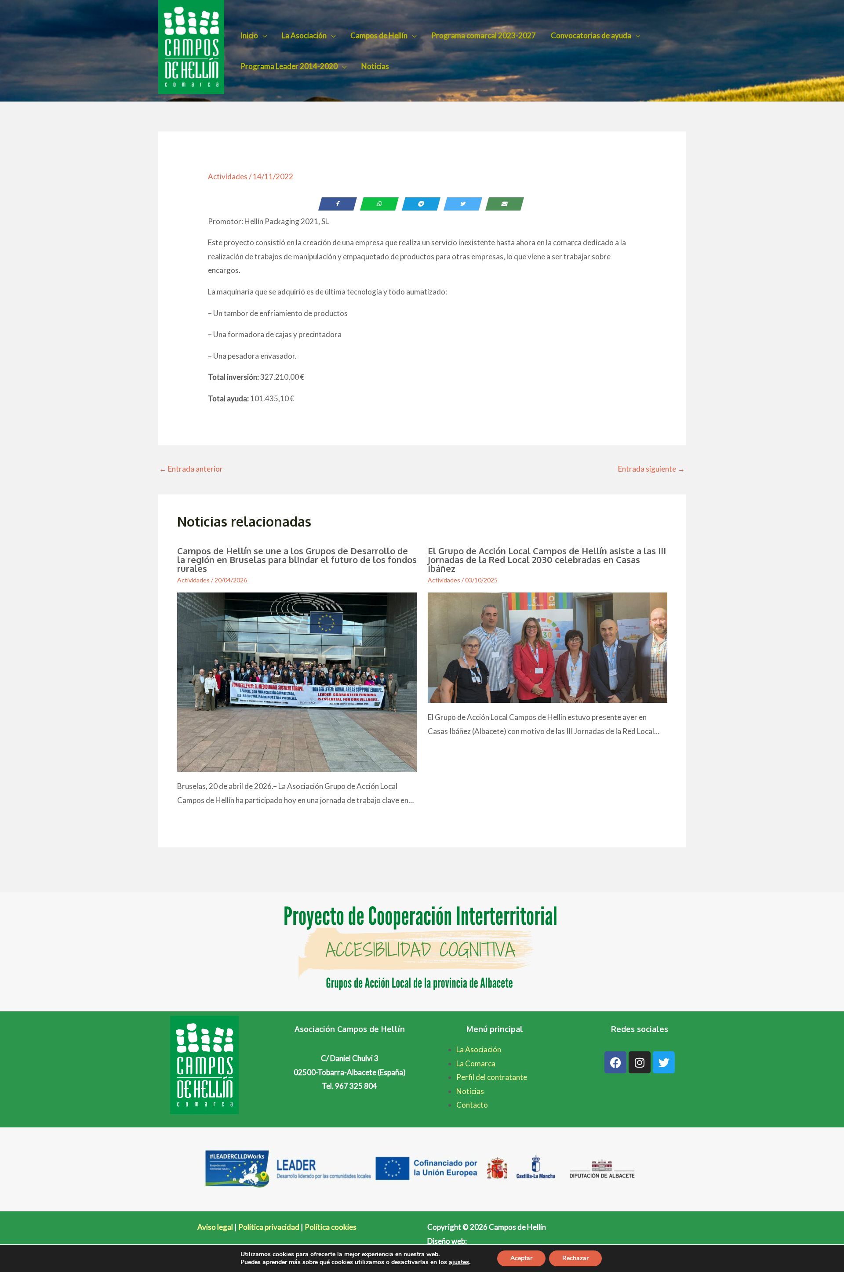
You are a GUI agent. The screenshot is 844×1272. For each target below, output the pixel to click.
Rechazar (575, 1258)
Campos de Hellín (378, 35)
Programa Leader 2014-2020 (289, 66)
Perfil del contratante (491, 1077)
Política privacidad (268, 1227)
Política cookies (331, 1227)
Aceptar (521, 1258)
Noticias (375, 66)
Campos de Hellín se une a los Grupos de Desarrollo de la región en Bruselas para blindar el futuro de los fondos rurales (297, 559)
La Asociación (304, 35)
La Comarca (475, 1063)
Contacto (472, 1104)
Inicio (249, 35)
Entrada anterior (191, 468)
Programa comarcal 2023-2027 (483, 35)
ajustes (459, 1262)
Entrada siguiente (651, 468)
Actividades (227, 176)
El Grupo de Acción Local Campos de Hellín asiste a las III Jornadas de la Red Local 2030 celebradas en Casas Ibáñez (547, 559)
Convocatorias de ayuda (591, 35)
